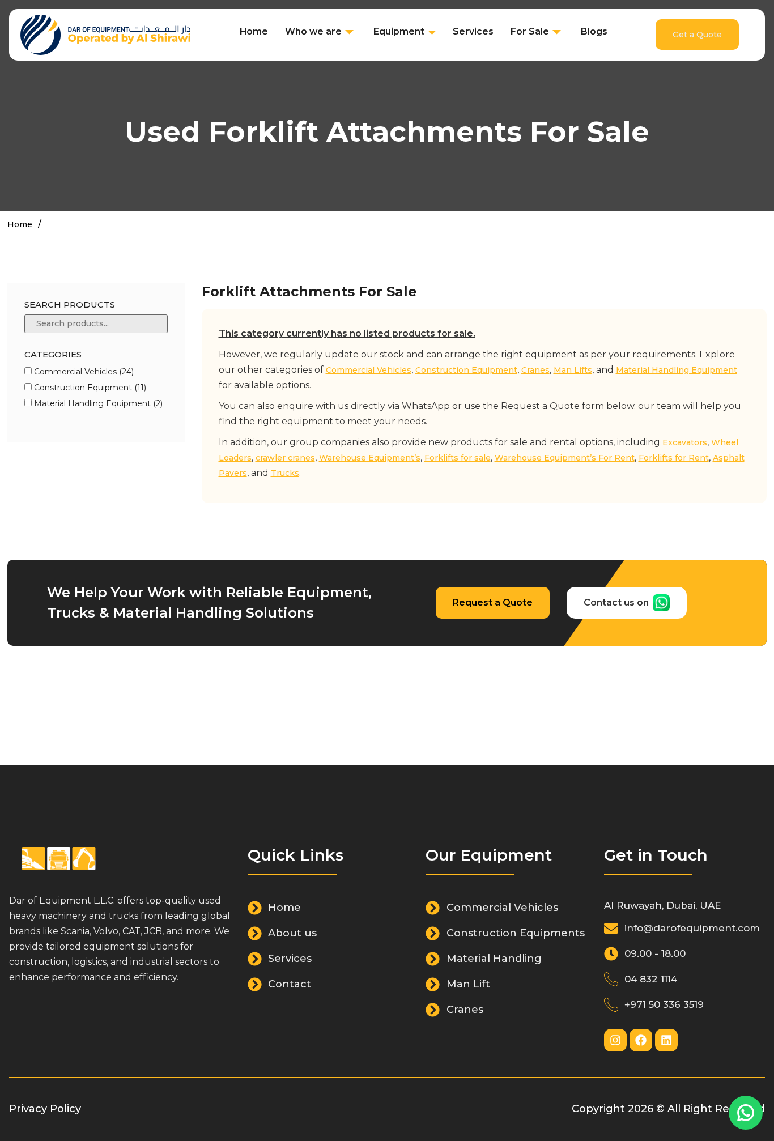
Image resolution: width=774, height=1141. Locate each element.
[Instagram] (615, 1040)
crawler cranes (285, 458)
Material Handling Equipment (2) (97, 403)
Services (473, 31)
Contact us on (616, 602)
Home (254, 31)
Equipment (398, 31)
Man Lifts (573, 370)
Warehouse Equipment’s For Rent (565, 458)
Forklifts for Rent (674, 458)
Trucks (285, 473)
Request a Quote (493, 602)
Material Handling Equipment (676, 370)
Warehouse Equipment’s (369, 458)
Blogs (594, 31)
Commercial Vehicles (368, 370)
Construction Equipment (466, 370)
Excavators (684, 442)
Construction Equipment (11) (89, 387)
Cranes (535, 370)
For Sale (530, 31)
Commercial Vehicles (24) (83, 372)
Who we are (313, 31)
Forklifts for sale (457, 458)
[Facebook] (641, 1040)
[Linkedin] (666, 1040)
